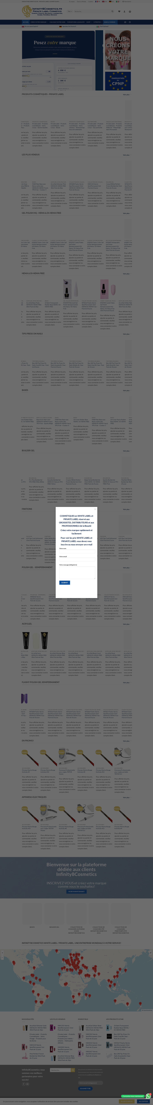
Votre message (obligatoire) (68, 565)
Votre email (63, 556)
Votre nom (62, 548)
